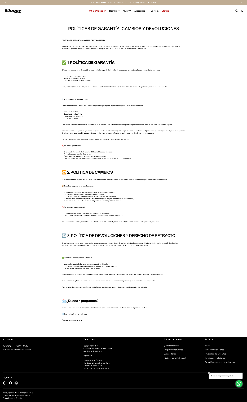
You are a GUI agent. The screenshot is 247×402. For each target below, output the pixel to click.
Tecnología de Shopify (12, 398)
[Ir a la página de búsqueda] (236, 11)
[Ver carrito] (242, 11)
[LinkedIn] (16, 383)
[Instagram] (5, 383)
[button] (236, 11)
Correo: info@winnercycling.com (17, 349)
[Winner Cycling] (13, 11)
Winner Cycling (26, 392)
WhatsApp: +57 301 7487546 (15, 346)
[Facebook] (10, 383)
